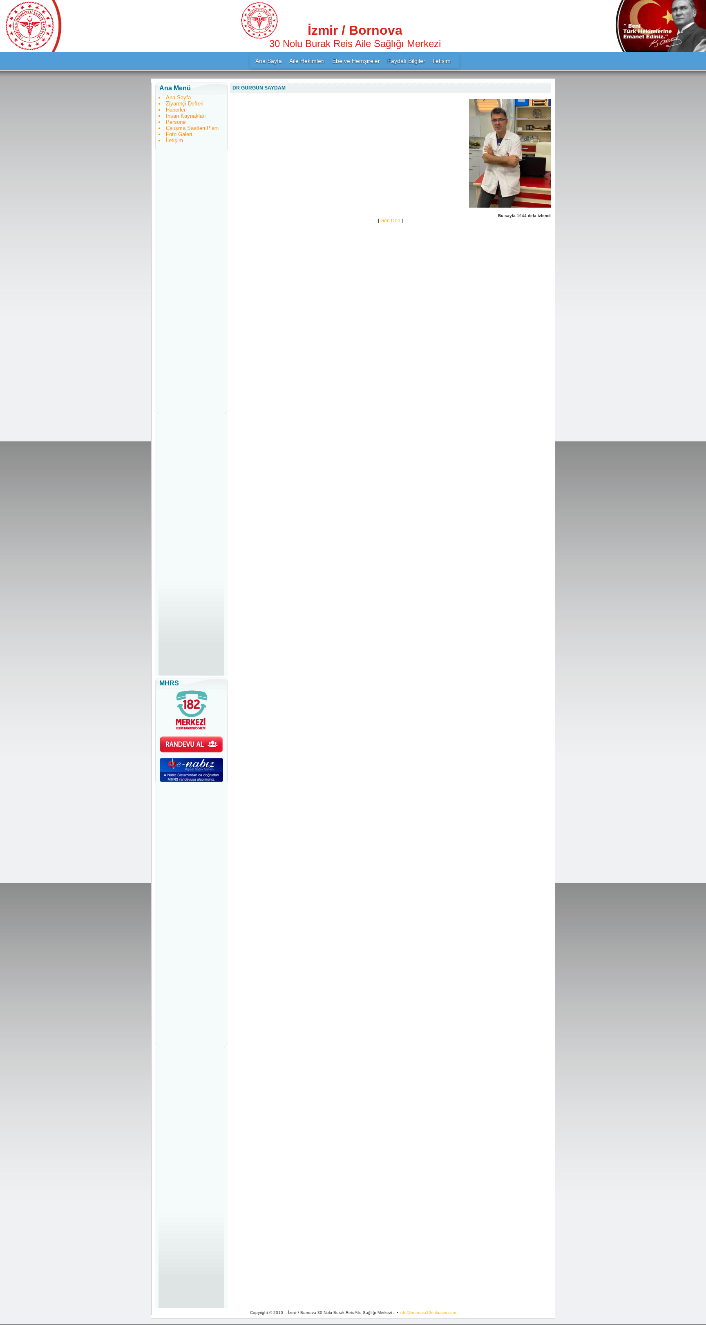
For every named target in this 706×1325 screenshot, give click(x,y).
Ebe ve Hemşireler (356, 61)
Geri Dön (390, 221)
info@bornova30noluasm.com (428, 1312)
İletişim (442, 61)
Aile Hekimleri (306, 61)
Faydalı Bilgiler (406, 61)
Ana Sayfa (268, 61)
